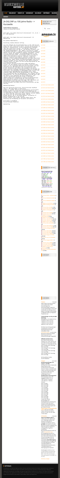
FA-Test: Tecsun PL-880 (48, 245)
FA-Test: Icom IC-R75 (47, 213)
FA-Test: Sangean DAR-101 (48, 240)
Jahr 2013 (43, 82)
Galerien (54, 13)
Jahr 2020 (43, 62)
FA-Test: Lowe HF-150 (47, 220)
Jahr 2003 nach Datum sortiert (47, 136)
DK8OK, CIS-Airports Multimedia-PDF (46, 215)
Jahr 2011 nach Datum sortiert (47, 93)
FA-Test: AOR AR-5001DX (48, 225)
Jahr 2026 (43, 45)
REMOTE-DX (21, 13)
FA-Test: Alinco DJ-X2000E (48, 223)
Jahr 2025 (43, 48)
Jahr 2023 (43, 53)
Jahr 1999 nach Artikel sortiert (47, 161)
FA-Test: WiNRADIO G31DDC (49, 198)
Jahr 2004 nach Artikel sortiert (47, 133)
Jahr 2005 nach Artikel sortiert (47, 124)
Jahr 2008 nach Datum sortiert (47, 110)
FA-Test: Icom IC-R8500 (48, 233)
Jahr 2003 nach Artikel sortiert (47, 139)
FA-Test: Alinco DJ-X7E (47, 208)
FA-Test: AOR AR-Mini (47, 230)
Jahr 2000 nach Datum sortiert (47, 153)
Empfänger (46, 13)
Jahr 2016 (43, 73)
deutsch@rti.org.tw (45, 332)
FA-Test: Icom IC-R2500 (48, 212)
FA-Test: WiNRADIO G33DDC (49, 200)
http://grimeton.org (48, 432)
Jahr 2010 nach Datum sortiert (47, 96)
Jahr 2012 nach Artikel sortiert (47, 85)
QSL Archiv (38, 13)
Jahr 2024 (43, 50)
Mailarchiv (12, 13)
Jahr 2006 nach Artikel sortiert (47, 119)
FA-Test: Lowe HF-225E (47, 219)
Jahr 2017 (43, 70)
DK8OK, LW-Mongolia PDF (48, 209)
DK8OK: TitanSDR (46, 217)
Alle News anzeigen (45, 458)
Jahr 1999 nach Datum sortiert (47, 158)
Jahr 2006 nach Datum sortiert (47, 121)
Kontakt (5, 17)
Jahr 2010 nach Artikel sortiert (47, 99)
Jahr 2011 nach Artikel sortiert (47, 90)
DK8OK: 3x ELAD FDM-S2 (48, 203)
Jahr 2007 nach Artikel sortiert (47, 113)
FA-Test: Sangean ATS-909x (48, 234)
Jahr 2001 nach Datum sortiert (47, 147)
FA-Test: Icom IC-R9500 (48, 242)
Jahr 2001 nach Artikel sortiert (47, 150)
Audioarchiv (29, 13)
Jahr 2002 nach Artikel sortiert (47, 144)
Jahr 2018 (43, 67)
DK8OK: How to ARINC (47, 221)
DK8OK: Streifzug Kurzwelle (48, 204)
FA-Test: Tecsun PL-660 (48, 227)
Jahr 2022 (43, 56)
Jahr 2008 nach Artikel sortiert (47, 107)
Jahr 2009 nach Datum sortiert (47, 102)
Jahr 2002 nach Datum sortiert (47, 141)
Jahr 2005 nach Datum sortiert (47, 127)
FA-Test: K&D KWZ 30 (47, 232)
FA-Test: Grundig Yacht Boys (49, 228)
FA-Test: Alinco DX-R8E (47, 207)
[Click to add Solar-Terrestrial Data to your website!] (47, 187)
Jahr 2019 (43, 65)
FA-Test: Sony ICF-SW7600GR (49, 237)
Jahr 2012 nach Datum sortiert (47, 87)
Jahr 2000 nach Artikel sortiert (47, 156)
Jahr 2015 (43, 76)
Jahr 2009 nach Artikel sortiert (47, 104)
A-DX (6, 13)
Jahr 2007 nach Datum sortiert (47, 116)
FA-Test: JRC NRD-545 (47, 244)
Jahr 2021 (43, 59)
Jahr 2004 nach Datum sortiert (47, 130)
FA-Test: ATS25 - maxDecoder (49, 195)
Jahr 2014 (43, 79)
